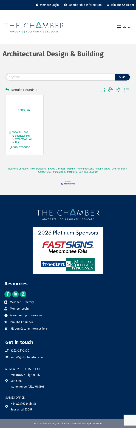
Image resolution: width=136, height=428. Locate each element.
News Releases (38, 168)
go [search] (123, 76)
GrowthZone (95, 423)
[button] (7, 90)
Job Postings (119, 168)
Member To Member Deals (80, 168)
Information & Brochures (64, 172)
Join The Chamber (88, 172)
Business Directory (18, 168)
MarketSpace (103, 168)
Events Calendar (56, 168)
